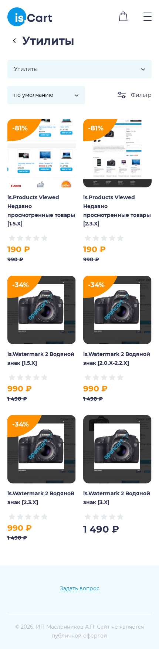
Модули (14, 40)
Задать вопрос (79, 588)
